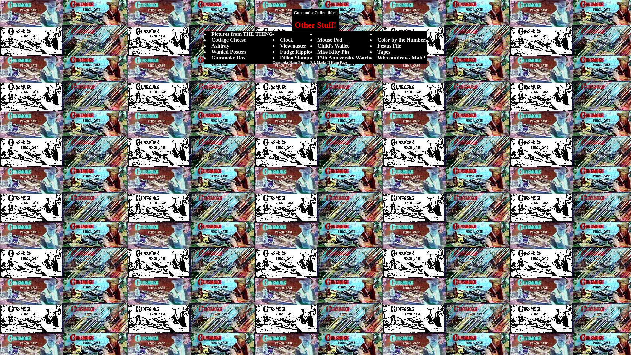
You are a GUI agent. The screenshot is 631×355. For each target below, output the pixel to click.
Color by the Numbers (402, 40)
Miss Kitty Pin (333, 52)
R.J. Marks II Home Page (328, 62)
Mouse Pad (329, 40)
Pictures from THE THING (242, 34)
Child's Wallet (333, 46)
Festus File (389, 46)
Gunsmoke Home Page (289, 62)
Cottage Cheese (228, 40)
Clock (286, 40)
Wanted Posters (228, 52)
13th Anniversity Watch (343, 57)
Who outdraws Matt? (401, 57)
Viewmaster (293, 46)
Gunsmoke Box (228, 57)
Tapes (383, 52)
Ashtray (220, 46)
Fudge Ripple (295, 52)
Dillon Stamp (294, 57)
